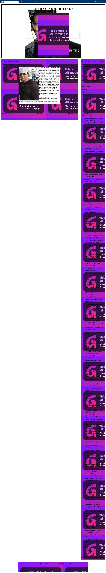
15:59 (38, 106)
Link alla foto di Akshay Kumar (90, 80)
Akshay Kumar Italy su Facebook (90, 66)
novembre (87, 97)
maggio (87, 113)
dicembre (87, 94)
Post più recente (6, 113)
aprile (86, 116)
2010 (84, 554)
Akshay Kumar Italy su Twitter (89, 69)
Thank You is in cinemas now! (93, 287)
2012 (84, 89)
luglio (86, 108)
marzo (86, 545)
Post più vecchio (73, 113)
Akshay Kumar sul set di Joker (93, 393)
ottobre (87, 99)
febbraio (87, 547)
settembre (87, 102)
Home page (39, 113)
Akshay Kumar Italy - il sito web (90, 64)
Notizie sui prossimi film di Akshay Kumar (18, 64)
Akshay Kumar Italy (53, 8)
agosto (87, 105)
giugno (87, 110)
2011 (84, 92)
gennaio (87, 550)
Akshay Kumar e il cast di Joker (93, 429)
